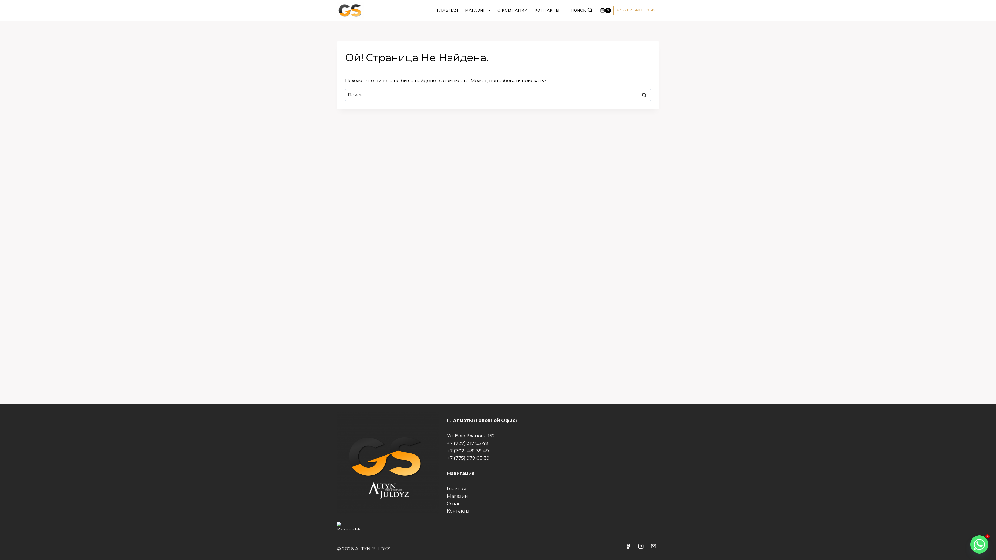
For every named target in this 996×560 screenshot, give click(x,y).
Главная (447, 10)
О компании (512, 10)
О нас (454, 504)
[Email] (653, 546)
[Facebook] (628, 546)
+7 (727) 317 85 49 (467, 443)
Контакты (547, 10)
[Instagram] (640, 546)
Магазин (457, 496)
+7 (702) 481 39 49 (636, 10)
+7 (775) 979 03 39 (468, 458)
